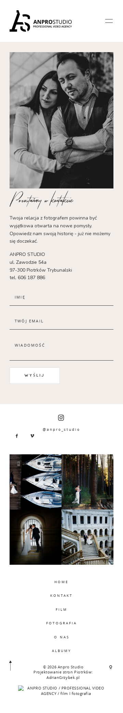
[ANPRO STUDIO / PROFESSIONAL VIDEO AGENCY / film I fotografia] (63, 690)
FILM (61, 609)
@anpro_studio (61, 429)
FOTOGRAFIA (61, 623)
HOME (61, 581)
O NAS (61, 637)
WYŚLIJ (34, 375)
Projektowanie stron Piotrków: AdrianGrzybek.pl (63, 674)
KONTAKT (61, 595)
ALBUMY (61, 650)
